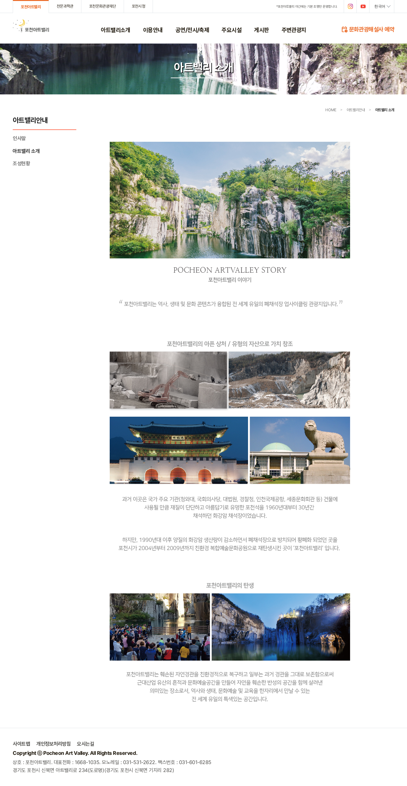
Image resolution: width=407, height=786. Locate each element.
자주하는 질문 (265, 49)
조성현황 (108, 57)
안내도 (148, 65)
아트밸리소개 (115, 29)
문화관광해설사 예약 (367, 29)
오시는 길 (151, 57)
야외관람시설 (233, 41)
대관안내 (150, 73)
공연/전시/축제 (192, 29)
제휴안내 (150, 82)
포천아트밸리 (31, 6)
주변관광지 (294, 29)
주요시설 (231, 29)
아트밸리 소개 (112, 49)
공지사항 (261, 41)
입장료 (148, 41)
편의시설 (229, 49)
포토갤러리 (263, 57)
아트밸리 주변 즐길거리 (301, 41)
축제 (179, 49)
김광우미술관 (187, 65)
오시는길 (85, 744)
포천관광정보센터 (236, 65)
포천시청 (138, 6)
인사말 (106, 41)
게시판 (261, 29)
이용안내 (153, 29)
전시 (179, 57)
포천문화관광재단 (102, 6)
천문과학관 (65, 6)
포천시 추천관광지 (297, 49)
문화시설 (229, 57)
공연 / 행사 (185, 41)
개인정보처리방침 (158, 90)
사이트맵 (21, 744)
